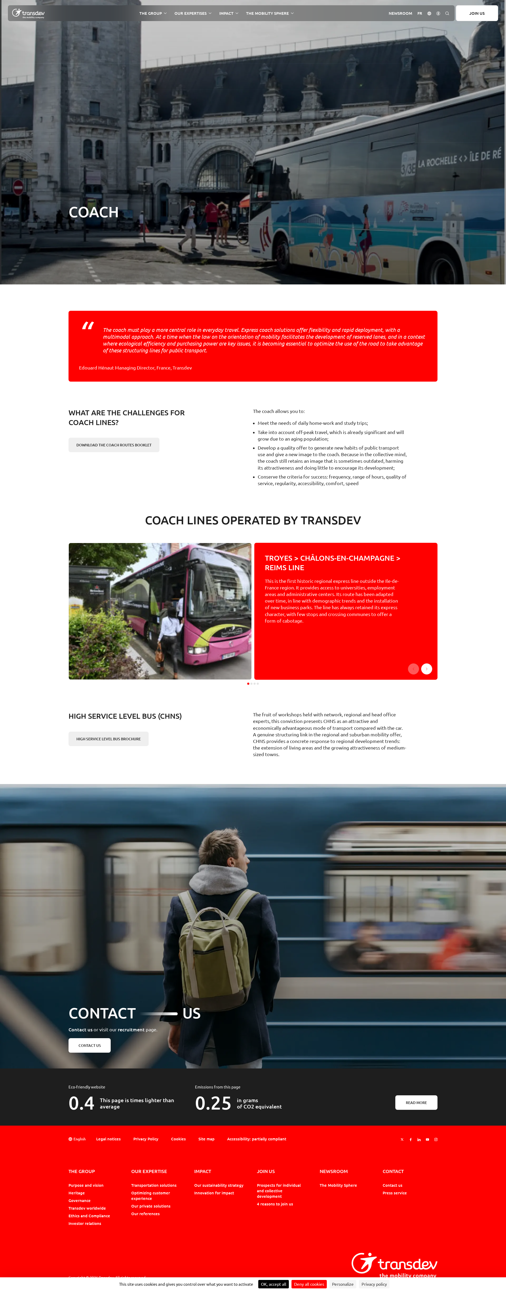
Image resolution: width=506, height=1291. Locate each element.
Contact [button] (393, 1171)
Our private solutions (151, 1206)
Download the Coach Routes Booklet (114, 446)
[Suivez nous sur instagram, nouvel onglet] (435, 1139)
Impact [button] (226, 13)
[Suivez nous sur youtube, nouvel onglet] (427, 1139)
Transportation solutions (154, 1185)
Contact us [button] (90, 1045)
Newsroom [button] (400, 13)
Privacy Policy (145, 1138)
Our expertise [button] (149, 1171)
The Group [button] (150, 13)
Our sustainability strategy (219, 1185)
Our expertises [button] (190, 13)
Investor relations (85, 1223)
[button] (429, 13)
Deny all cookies (309, 1284)
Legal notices (108, 1138)
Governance (80, 1200)
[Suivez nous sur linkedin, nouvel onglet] (419, 1139)
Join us (477, 13)
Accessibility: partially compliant (256, 1138)
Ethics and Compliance (89, 1215)
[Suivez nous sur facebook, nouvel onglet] (410, 1139)
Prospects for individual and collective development (279, 1191)
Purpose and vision (86, 1185)
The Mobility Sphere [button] (267, 13)
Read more (416, 1102)
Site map (206, 1138)
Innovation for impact (214, 1192)
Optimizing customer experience (150, 1195)
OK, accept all (273, 1284)
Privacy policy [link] (374, 1284)
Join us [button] (266, 1171)
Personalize (343, 1284)
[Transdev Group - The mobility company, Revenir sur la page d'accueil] (28, 14)
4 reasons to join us (275, 1203)
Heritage (77, 1192)
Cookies (178, 1138)
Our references (145, 1213)
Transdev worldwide (87, 1208)
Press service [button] (395, 1192)
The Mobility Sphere (338, 1185)
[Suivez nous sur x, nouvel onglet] (402, 1139)
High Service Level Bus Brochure (108, 740)
